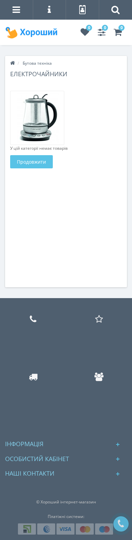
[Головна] (12, 63)
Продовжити (31, 162)
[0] (85, 34)
